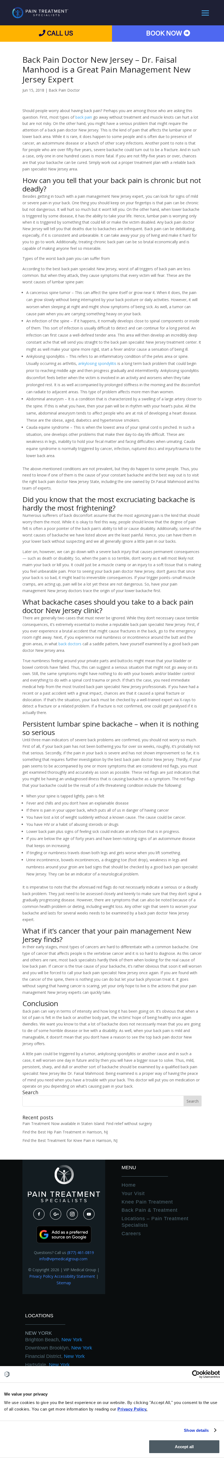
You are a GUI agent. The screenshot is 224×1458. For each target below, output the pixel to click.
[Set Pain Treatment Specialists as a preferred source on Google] (64, 1241)
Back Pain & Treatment (150, 1210)
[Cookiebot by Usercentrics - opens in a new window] (196, 1374)
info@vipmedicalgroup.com (64, 1258)
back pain (83, 117)
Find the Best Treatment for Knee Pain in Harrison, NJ (69, 1140)
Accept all (184, 1446)
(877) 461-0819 (80, 1252)
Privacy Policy (41, 1276)
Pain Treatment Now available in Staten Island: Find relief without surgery (87, 1123)
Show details (196, 1430)
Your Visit (133, 1193)
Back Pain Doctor (64, 90)
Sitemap (64, 1282)
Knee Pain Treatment (147, 1202)
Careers (131, 1233)
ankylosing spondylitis (96, 363)
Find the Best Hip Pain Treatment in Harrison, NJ (65, 1132)
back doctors (69, 643)
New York (38, 1333)
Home (129, 1185)
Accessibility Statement (74, 1276)
